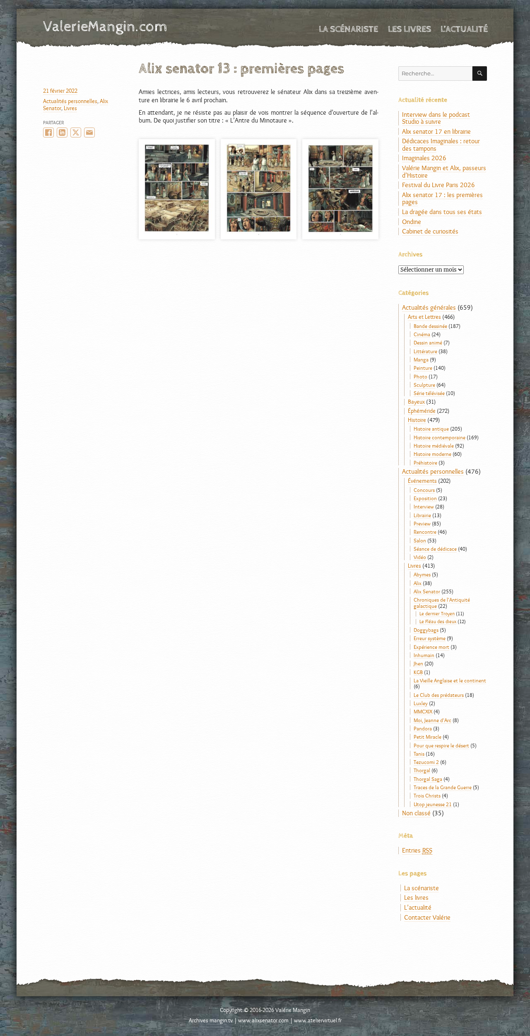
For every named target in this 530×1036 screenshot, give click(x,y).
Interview (424, 506)
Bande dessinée (430, 326)
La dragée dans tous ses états (442, 212)
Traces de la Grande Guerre (443, 787)
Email (89, 132)
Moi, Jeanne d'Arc (432, 720)
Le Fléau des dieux (437, 621)
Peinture (423, 367)
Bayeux (416, 401)
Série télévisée (429, 393)
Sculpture (424, 384)
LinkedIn (62, 132)
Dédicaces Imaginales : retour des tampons (441, 144)
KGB (418, 672)
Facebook (48, 132)
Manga (421, 359)
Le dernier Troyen (437, 614)
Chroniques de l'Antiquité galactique (442, 602)
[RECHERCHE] (479, 73)
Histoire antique (431, 428)
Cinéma (422, 334)
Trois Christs (427, 795)
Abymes (422, 574)
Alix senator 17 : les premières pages (442, 198)
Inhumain (424, 655)
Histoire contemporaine (439, 437)
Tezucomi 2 (426, 762)
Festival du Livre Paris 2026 (438, 185)
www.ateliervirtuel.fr (318, 1020)
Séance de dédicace (435, 548)
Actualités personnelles (70, 101)
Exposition (425, 498)
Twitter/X (75, 132)
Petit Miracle (427, 736)
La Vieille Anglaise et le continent (450, 680)
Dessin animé (428, 342)
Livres (70, 108)
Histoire (417, 420)
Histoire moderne (432, 454)
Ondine (411, 222)
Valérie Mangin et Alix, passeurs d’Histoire (444, 171)
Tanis (419, 753)
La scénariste (348, 29)
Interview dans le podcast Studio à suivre (436, 118)
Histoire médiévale (434, 445)
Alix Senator (427, 591)
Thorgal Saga (428, 779)
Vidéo (420, 557)
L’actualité (464, 29)
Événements (422, 480)
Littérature (425, 351)
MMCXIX (423, 711)
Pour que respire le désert (441, 745)
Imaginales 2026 (424, 158)
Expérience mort (431, 646)
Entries (417, 850)
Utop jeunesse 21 (433, 804)
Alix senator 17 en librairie (436, 131)
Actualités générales (429, 307)
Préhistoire (425, 462)
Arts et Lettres (424, 316)
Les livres (409, 29)
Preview (422, 523)
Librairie (422, 515)
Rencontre (425, 531)
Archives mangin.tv (211, 1020)
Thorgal (422, 770)
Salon (420, 540)
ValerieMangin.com (105, 27)
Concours (424, 490)
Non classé (416, 813)
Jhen (418, 663)
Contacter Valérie (427, 917)
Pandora (423, 728)
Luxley (421, 703)
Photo (420, 376)
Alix (418, 583)
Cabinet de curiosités (430, 231)
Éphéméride (422, 410)
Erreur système (430, 638)
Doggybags (426, 629)
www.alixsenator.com (263, 1020)
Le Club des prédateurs (439, 694)
